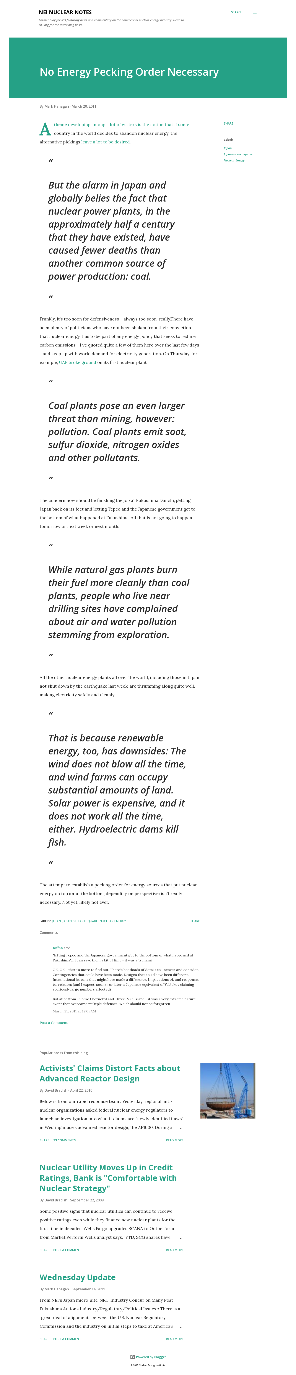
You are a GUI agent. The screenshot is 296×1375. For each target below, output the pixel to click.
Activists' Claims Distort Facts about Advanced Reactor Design (110, 1073)
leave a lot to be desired (105, 142)
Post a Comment (54, 1022)
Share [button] (228, 123)
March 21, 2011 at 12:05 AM (74, 1011)
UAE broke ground (77, 362)
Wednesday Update (78, 1277)
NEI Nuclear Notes (65, 12)
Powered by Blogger (150, 1357)
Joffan (58, 948)
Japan (228, 148)
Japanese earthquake (238, 154)
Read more (175, 1140)
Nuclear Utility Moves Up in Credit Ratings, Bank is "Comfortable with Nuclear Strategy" (108, 1178)
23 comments (64, 1140)
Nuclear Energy (234, 160)
